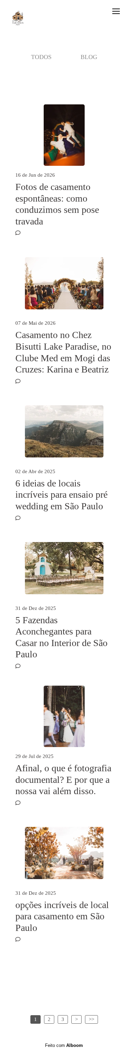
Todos (41, 57)
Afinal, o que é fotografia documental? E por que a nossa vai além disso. (63, 779)
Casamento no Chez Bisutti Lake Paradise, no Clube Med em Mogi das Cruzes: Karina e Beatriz (63, 352)
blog (89, 57)
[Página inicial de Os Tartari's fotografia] (18, 18)
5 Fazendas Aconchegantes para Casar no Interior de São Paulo (61, 637)
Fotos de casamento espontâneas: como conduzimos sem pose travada (57, 204)
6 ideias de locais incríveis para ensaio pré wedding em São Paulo (61, 494)
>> (91, 1019)
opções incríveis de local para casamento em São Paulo (62, 916)
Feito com (64, 1045)
